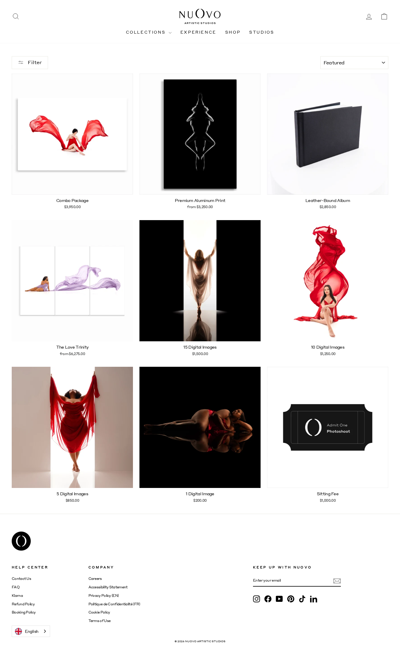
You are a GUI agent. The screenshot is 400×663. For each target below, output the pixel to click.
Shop (232, 32)
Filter (34, 62)
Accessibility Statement (108, 587)
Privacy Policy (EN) (103, 595)
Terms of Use (99, 621)
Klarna (17, 595)
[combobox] (31, 631)
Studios (261, 32)
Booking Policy (23, 612)
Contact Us (21, 578)
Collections (146, 32)
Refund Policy (23, 604)
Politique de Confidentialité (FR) (114, 604)
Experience (198, 32)
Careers (95, 578)
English (31, 631)
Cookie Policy (99, 612)
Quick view (72, 188)
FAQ (15, 587)
